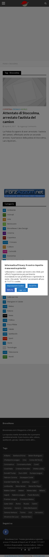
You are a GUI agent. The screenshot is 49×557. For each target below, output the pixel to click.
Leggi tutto (22, 290)
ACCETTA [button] (32, 285)
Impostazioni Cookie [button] (15, 285)
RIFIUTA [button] (10, 290)
